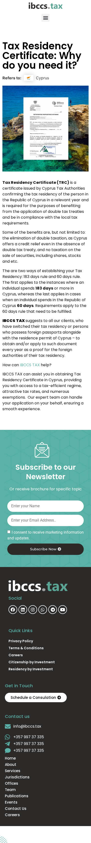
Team (10, 789)
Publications (16, 796)
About (10, 764)
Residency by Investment (30, 669)
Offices (11, 783)
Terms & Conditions (26, 648)
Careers (15, 655)
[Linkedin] (22, 609)
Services (12, 770)
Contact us (15, 808)
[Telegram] (52, 609)
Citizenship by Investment (31, 662)
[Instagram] (32, 609)
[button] (45, 18)
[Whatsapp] (42, 609)
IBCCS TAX (30, 365)
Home (10, 758)
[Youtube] (62, 609)
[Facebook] (12, 609)
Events (11, 802)
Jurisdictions (17, 777)
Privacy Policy (20, 641)
